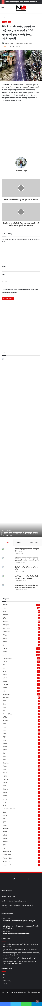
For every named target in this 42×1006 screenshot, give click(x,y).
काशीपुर (5, 796)
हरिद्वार (4, 608)
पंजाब (4, 769)
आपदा (4, 727)
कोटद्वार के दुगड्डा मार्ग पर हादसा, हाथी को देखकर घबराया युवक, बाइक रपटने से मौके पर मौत (27, 586)
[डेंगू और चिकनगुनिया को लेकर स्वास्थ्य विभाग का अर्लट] (7, 570)
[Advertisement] (21, 126)
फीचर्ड (4, 701)
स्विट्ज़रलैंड (6, 828)
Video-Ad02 (7, 865)
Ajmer (5, 805)
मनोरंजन (5, 674)
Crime (5, 661)
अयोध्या (5, 782)
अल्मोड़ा (5, 638)
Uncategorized (7, 658)
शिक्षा (4, 665)
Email (4, 274)
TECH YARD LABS (34, 992)
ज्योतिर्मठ (5, 776)
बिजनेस (5, 746)
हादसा (4, 724)
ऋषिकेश (5, 717)
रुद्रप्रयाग (5, 621)
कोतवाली (5, 825)
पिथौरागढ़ (5, 635)
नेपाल (4, 812)
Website (4, 282)
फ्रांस (4, 822)
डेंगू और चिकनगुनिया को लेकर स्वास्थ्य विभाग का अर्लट (26, 568)
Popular (7, 542)
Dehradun (6, 684)
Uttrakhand (6, 678)
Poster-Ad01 (7, 855)
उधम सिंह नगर (6, 628)
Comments (34, 542)
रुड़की (4, 786)
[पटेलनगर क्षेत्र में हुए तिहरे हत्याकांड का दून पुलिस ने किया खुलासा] (7, 551)
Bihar (4, 760)
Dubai (5, 773)
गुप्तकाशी (5, 792)
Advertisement (7, 851)
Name (4, 266)
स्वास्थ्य (5, 688)
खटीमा (4, 818)
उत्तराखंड (10, 18)
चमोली (4, 611)
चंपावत (4, 645)
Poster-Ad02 (7, 858)
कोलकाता (5, 841)
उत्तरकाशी (5, 615)
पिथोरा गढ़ (5, 789)
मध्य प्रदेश (5, 799)
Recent (19, 542)
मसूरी (4, 737)
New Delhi (6, 694)
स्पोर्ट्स (4, 691)
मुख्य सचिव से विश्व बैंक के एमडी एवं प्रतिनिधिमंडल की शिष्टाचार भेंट (20, 949)
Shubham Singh (9, 43)
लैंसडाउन (5, 766)
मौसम (9, 22)
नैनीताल (5, 618)
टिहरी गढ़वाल (6, 631)
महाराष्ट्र (5, 756)
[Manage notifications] (37, 1001)
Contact (4, 984)
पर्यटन (4, 668)
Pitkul (4, 802)
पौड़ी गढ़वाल (6, 625)
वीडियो (4, 707)
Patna (5, 815)
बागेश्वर (5, 642)
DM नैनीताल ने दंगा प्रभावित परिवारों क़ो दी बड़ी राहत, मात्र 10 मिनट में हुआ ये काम (19, 534)
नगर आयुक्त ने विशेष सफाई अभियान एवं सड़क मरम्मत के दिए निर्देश (19, 958)
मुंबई (4, 753)
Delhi (4, 730)
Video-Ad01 (7, 861)
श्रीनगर (5, 750)
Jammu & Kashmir (9, 714)
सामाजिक (5, 655)
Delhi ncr (6, 779)
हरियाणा (5, 740)
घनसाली (5, 832)
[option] (21, 526)
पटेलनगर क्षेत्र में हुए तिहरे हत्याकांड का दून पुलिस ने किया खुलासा (27, 549)
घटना (4, 671)
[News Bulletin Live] (21, 8)
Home (5, 18)
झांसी (4, 845)
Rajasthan (6, 763)
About (3, 977)
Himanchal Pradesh (9, 809)
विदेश (4, 710)
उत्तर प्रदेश (6, 697)
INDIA (5, 681)
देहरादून (5, 648)
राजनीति (5, 652)
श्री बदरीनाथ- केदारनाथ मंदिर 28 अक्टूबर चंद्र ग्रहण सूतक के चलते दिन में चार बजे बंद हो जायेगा (27, 559)
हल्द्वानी (4, 733)
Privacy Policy (6, 981)
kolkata (5, 835)
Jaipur (5, 838)
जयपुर (4, 848)
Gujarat (5, 743)
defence (5, 720)
